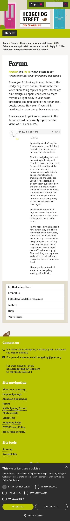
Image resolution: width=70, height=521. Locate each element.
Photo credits (10, 413)
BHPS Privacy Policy (13, 431)
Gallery (12, 305)
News (11, 310)
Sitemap (7, 449)
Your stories (15, 316)
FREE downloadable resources (25, 298)
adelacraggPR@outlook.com (23, 368)
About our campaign (14, 389)
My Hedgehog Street (20, 287)
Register (13, 71)
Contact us (8, 417)
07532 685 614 (23, 371)
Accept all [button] (18, 506)
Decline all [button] (51, 506)
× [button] (66, 467)
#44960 (56, 131)
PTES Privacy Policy (13, 427)
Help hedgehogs (11, 394)
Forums (14, 43)
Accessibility (9, 454)
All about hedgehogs (14, 398)
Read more (14, 480)
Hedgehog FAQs (11, 422)
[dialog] (35, 492)
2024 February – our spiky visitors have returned (30, 45)
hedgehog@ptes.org (49, 357)
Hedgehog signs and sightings (36, 43)
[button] (35, 515)
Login (34, 4)
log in (27, 71)
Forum (6, 403)
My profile (14, 292)
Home (5, 43)
